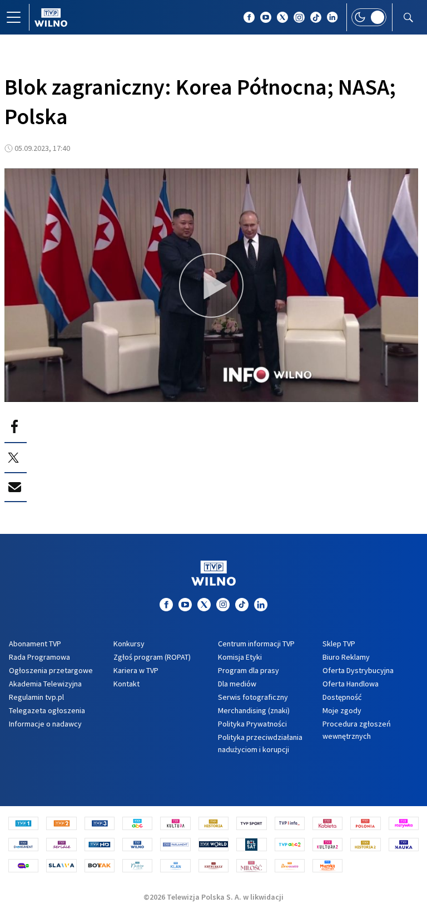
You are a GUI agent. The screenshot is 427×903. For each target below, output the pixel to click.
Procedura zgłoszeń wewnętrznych (356, 730)
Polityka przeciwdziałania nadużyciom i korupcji (260, 743)
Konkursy (129, 644)
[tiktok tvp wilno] (315, 17)
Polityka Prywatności (252, 724)
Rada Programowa (39, 657)
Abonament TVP (35, 644)
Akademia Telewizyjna (45, 684)
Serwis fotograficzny (253, 697)
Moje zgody (341, 710)
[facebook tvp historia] (166, 604)
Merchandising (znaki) (254, 710)
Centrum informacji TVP (256, 644)
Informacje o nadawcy (45, 724)
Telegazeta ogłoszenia (47, 710)
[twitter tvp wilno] (282, 17)
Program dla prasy (248, 670)
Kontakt (126, 684)
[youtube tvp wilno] (265, 17)
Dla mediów (237, 684)
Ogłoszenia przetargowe (51, 670)
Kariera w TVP (135, 670)
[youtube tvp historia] (185, 604)
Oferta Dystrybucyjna (358, 670)
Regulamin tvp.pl (36, 697)
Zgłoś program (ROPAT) (152, 657)
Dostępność (341, 697)
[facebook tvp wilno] (249, 17)
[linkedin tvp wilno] (332, 17)
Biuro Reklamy (346, 657)
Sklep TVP (338, 644)
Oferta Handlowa (350, 684)
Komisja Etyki (240, 657)
